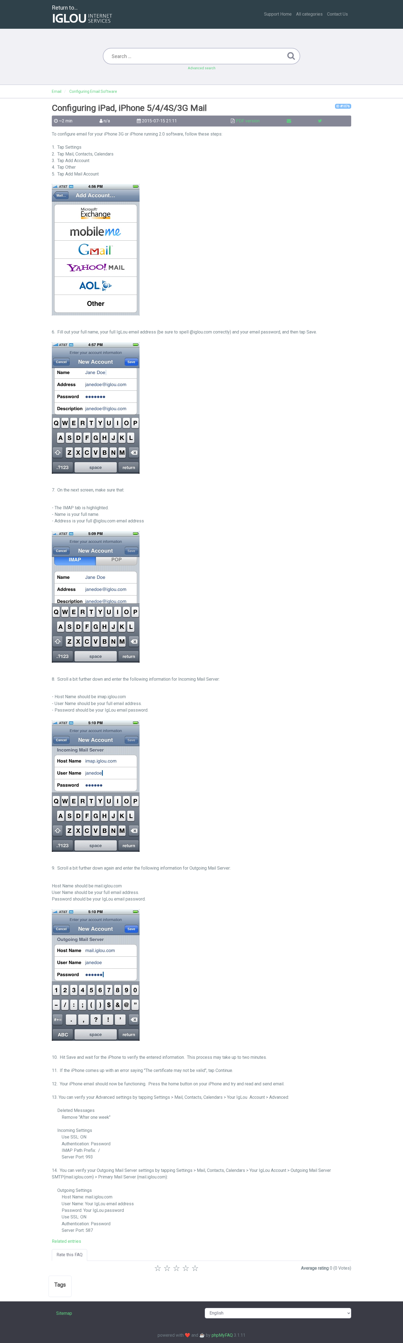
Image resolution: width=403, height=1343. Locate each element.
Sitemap (64, 1313)
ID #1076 (343, 106)
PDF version (248, 120)
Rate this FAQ (69, 1254)
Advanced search (201, 68)
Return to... (65, 7)
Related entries (66, 1241)
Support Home (278, 14)
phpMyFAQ (222, 1335)
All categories (309, 14)
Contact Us (337, 14)
